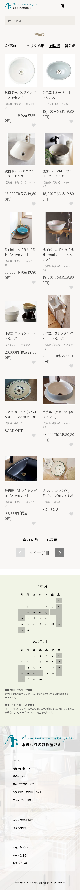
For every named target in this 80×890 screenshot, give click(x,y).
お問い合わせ (20, 863)
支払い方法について (24, 784)
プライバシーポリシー (24, 800)
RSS (15, 827)
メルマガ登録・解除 (23, 820)
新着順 (70, 45)
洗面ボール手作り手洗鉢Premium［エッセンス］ (58, 254)
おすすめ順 (35, 45)
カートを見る (20, 855)
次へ (59, 552)
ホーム (16, 760)
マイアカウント (20, 847)
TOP (10, 20)
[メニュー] (72, 6)
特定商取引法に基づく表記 (27, 792)
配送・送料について (23, 768)
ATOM (22, 827)
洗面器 (19, 20)
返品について (20, 776)
